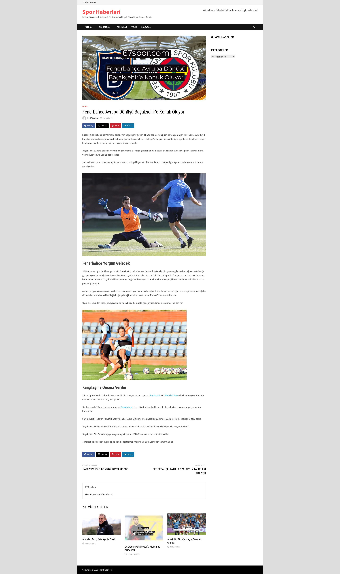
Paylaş (90, 126)
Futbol (88, 27)
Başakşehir (155, 395)
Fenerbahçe (126, 407)
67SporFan (94, 118)
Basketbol (104, 27)
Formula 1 (122, 27)
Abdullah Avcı (171, 395)
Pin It (117, 126)
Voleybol (146, 27)
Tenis (134, 27)
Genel (85, 106)
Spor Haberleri (101, 11)
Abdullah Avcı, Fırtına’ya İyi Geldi (98, 539)
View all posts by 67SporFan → (98, 494)
